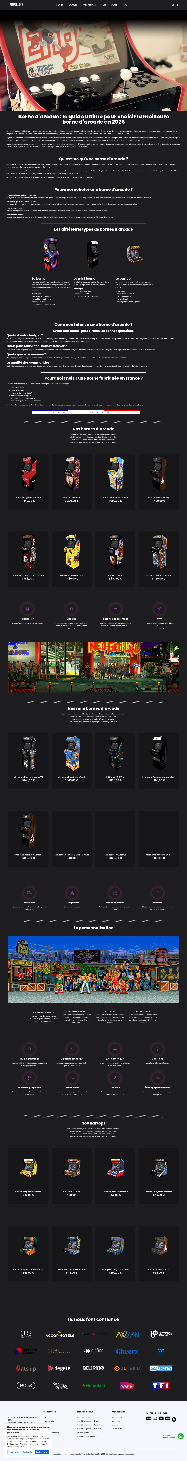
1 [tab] (9, 107)
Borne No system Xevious (158, 575)
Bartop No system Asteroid (159, 1191)
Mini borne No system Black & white (72, 854)
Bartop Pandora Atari (158, 1269)
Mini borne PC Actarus (115, 854)
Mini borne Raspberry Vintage (28, 854)
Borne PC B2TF (115, 575)
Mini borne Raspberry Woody (72, 777)
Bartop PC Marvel (71, 1191)
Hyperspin (96, 442)
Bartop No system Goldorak (71, 1269)
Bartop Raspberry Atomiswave (28, 1269)
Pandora (114, 442)
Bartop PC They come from (115, 1269)
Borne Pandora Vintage (159, 497)
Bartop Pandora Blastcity (115, 1191)
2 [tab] (13, 107)
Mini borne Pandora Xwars (159, 854)
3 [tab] (18, 107)
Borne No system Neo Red (28, 497)
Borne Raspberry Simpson (115, 497)
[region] (28, 1440)
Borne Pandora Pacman (71, 575)
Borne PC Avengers (71, 497)
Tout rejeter (27, 1452)
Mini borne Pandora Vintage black (158, 777)
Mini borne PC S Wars (115, 777)
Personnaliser (14, 1452)
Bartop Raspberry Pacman (28, 1191)
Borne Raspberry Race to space (28, 575)
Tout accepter (42, 1452)
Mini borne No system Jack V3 (28, 777)
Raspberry (105, 442)
